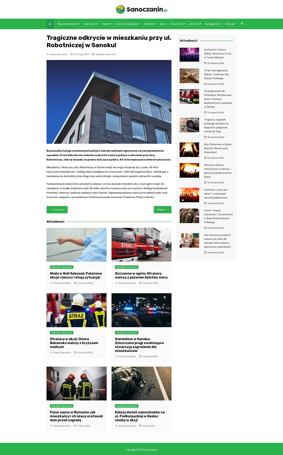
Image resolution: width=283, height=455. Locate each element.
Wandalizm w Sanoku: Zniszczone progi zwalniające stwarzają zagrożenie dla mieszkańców (139, 345)
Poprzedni (58, 209)
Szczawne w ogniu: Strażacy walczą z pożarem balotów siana (141, 275)
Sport (163, 24)
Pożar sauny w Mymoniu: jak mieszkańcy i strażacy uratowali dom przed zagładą (76, 416)
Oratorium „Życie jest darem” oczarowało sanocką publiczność (216, 193)
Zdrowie (148, 24)
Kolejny (161, 209)
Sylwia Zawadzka (58, 54)
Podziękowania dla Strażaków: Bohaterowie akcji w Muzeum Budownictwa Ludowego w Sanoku (218, 99)
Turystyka (176, 24)
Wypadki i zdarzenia (106, 54)
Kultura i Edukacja (127, 24)
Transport (90, 24)
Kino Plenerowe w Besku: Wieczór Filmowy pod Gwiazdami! (218, 148)
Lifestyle (194, 24)
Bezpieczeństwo (67, 24)
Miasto (106, 24)
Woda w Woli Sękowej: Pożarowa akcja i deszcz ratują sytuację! (76, 275)
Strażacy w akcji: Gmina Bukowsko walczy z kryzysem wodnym (74, 343)
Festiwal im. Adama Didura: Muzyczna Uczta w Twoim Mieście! (217, 53)
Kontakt (230, 24)
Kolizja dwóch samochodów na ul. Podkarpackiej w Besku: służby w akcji (140, 416)
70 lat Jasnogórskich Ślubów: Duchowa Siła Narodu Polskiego (216, 74)
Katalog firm (212, 24)
